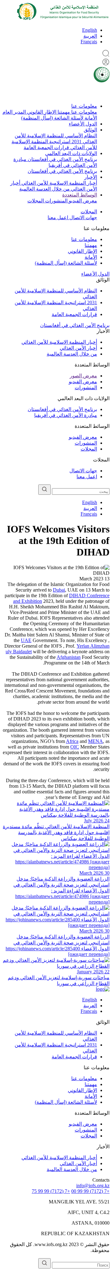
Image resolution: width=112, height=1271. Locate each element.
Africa (72, 741)
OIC (74, 746)
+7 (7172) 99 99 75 (51, 1191)
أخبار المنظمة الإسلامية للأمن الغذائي (58, 183)
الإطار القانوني (41, 112)
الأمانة (90, 117)
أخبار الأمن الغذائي (78, 348)
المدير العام (14, 112)
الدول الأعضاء (83, 123)
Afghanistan (69, 657)
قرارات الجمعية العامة (46, 147)
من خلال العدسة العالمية (44, 188)
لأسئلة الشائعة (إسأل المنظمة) (52, 117)
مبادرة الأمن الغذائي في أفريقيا (65, 415)
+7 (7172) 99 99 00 (90, 1191)
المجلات (35, 200)
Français (89, 41)
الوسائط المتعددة (79, 194)
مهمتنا (63, 112)
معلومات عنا (84, 106)
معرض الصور (83, 375)
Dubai (59, 590)
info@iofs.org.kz (93, 1185)
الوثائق (90, 129)
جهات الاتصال (82, 217)
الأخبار (90, 177)
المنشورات (56, 200)
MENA (95, 741)
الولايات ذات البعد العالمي (71, 153)
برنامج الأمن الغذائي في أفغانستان (61, 159)
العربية (90, 36)
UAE (26, 640)
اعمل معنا (58, 217)
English (89, 30)
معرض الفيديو (82, 200)
